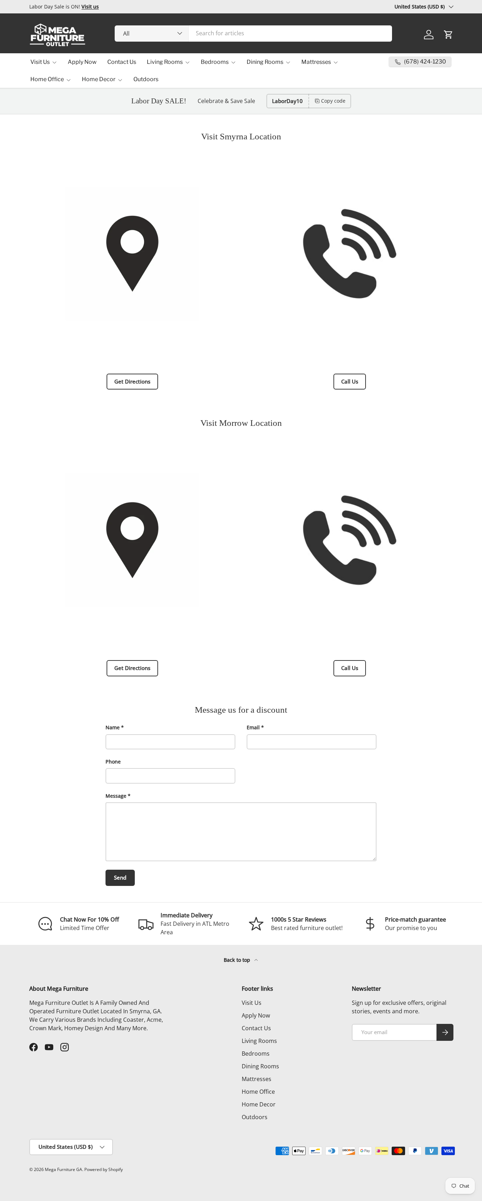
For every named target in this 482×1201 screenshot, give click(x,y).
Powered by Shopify (103, 1169)
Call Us (349, 381)
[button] (448, 34)
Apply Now (82, 62)
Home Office (47, 79)
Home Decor (98, 79)
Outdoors (145, 79)
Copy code (333, 100)
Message (116, 795)
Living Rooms (165, 62)
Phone (113, 761)
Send (120, 877)
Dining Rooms (265, 62)
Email (253, 727)
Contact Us (121, 62)
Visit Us (40, 62)
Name (113, 727)
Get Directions (132, 381)
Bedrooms (215, 62)
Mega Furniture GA (63, 1169)
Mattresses (316, 62)
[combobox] (253, 33)
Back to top (238, 959)
